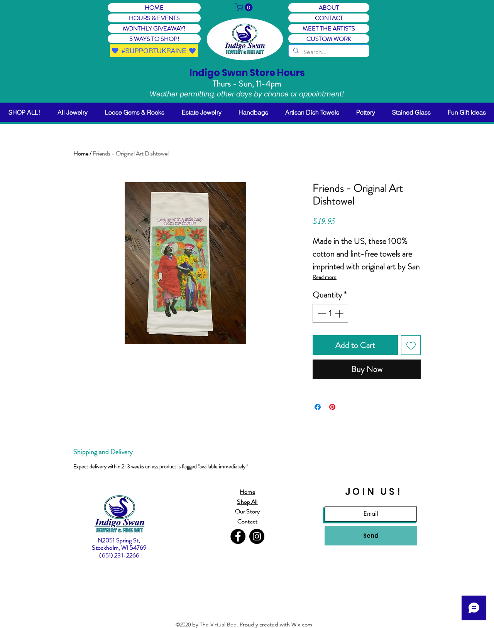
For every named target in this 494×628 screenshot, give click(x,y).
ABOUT (329, 7)
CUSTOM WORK (328, 38)
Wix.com (301, 624)
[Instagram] (256, 536)
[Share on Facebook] (317, 407)
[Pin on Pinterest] (332, 407)
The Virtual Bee (218, 624)
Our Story (247, 511)
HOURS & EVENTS (154, 18)
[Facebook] (237, 536)
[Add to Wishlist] (411, 345)
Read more (325, 277)
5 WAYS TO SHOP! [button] (154, 38)
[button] (244, 7)
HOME (154, 7)
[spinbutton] (330, 313)
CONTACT (329, 18)
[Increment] (340, 313)
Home (80, 153)
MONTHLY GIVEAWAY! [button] (154, 28)
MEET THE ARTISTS (329, 28)
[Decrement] (321, 313)
